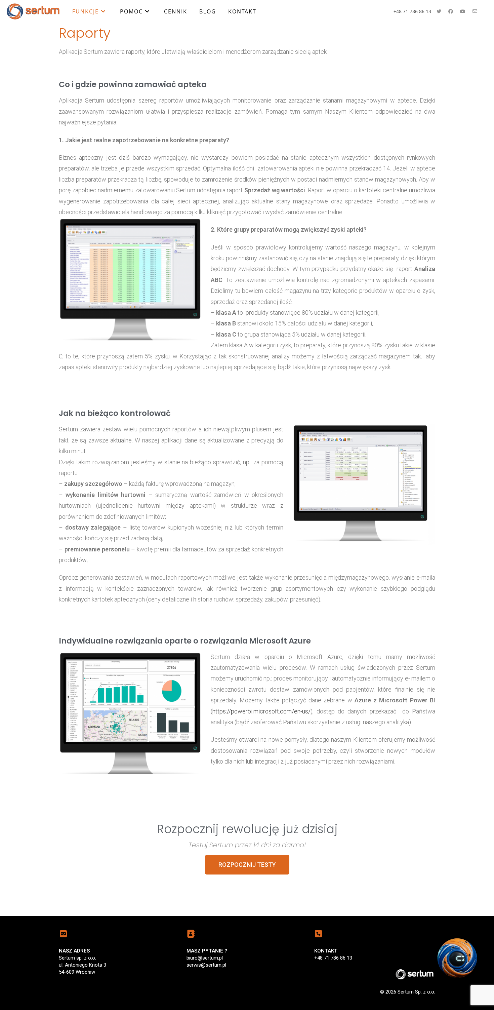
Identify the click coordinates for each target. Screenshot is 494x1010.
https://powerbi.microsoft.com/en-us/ (261, 711)
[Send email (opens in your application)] (475, 11)
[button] (247, 865)
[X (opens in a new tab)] (439, 11)
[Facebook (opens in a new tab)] (451, 11)
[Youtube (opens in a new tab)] (462, 11)
